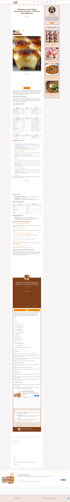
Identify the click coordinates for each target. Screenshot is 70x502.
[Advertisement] (27, 22)
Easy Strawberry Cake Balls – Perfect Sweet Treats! (52, 61)
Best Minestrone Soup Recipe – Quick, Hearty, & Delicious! (52, 78)
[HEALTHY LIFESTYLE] (15, 2)
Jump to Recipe (27, 88)
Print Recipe (20, 310)
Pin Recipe (34, 310)
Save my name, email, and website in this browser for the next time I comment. (25, 462)
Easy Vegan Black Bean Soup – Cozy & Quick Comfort (52, 95)
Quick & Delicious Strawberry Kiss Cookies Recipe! (52, 44)
